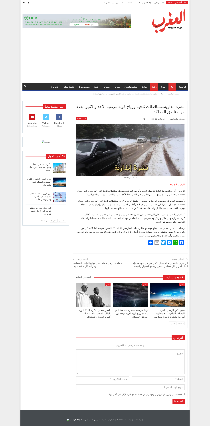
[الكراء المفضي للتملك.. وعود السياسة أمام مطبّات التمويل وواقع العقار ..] (59, 168)
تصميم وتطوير (95, 419)
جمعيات (107, 87)
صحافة (117, 87)
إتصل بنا (107, 2)
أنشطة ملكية (69, 87)
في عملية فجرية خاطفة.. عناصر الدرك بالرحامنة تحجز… (39, 211)
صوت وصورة (84, 87)
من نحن (157, 2)
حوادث (144, 87)
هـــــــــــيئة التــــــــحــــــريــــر (126, 2)
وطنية (154, 87)
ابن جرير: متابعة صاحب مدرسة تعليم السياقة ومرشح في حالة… (40, 196)
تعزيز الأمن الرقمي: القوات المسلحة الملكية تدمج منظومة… (38, 182)
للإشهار (146, 2)
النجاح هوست (75, 419)
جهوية (163, 87)
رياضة (96, 87)
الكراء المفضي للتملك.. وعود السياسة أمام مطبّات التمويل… (39, 167)
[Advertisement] (105, 56)
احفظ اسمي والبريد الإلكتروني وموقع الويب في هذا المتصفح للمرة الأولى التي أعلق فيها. (145, 394)
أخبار (172, 87)
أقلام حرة (55, 87)
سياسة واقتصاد (131, 87)
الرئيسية (182, 87)
